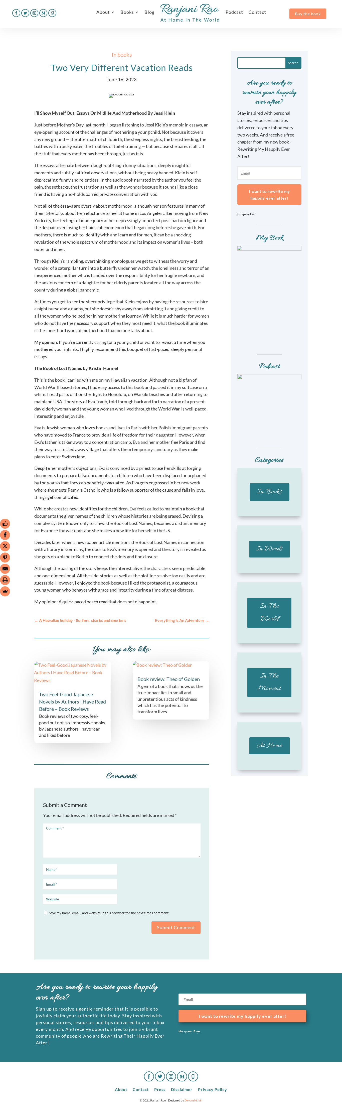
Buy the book (308, 13)
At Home (269, 745)
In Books (269, 492)
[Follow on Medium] (43, 13)
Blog (149, 12)
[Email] (5, 569)
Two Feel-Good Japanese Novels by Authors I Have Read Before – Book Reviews (72, 701)
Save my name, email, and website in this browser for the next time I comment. (109, 913)
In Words (269, 548)
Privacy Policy (212, 1089)
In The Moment (269, 682)
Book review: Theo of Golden (168, 679)
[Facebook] (5, 535)
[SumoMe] (5, 591)
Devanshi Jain (194, 1100)
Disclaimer (182, 1089)
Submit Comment (176, 927)
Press (159, 1089)
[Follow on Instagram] (34, 13)
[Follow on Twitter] (25, 13)
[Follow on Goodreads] (52, 13)
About (103, 12)
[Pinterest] (5, 557)
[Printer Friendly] (5, 580)
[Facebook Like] (5, 524)
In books (122, 54)
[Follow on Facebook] (16, 13)
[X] (5, 546)
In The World (269, 613)
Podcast (234, 12)
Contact (257, 12)
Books (127, 12)
